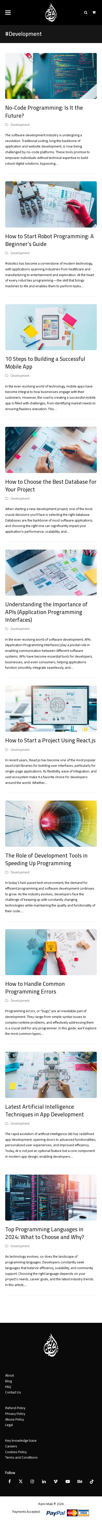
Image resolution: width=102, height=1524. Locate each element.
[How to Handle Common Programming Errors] (51, 952)
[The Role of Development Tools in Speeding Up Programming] (51, 823)
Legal (9, 1425)
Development (20, 124)
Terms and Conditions (21, 1457)
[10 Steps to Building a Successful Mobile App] (51, 327)
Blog (8, 1381)
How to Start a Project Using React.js (50, 740)
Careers (11, 1446)
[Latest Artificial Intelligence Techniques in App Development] (51, 1074)
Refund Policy (15, 1408)
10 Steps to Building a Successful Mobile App (45, 363)
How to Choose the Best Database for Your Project (51, 485)
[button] (8, 12)
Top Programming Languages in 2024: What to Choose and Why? (44, 1233)
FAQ (8, 1386)
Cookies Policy (16, 1452)
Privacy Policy (15, 1413)
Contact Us (13, 1392)
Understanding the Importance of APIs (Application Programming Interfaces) (46, 612)
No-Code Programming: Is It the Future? (44, 111)
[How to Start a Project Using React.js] (51, 708)
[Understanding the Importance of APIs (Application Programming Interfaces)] (51, 572)
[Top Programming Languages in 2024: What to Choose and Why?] (51, 1197)
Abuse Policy (14, 1419)
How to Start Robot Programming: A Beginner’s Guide (49, 240)
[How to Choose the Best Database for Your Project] (51, 449)
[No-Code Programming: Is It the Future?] (51, 75)
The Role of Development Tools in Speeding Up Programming (46, 859)
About (9, 1375)
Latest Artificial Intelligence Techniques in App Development (44, 1110)
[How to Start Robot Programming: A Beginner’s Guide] (51, 204)
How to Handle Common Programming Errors (35, 988)
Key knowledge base (21, 1440)
